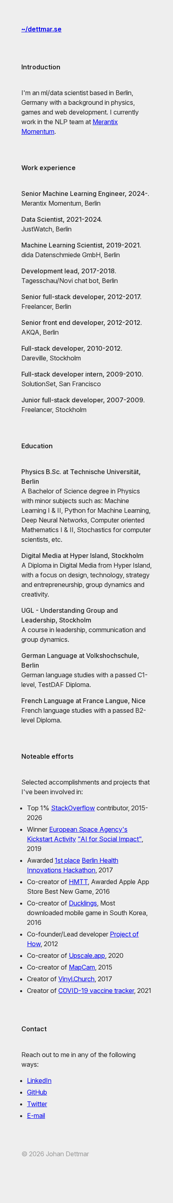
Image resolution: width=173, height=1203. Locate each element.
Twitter (37, 1104)
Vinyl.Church (76, 979)
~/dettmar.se (41, 29)
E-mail (36, 1115)
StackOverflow (73, 808)
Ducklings (83, 903)
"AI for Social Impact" (110, 839)
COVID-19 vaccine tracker (96, 991)
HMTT (78, 882)
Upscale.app (87, 955)
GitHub (37, 1092)
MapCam (82, 967)
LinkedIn (39, 1080)
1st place (67, 860)
